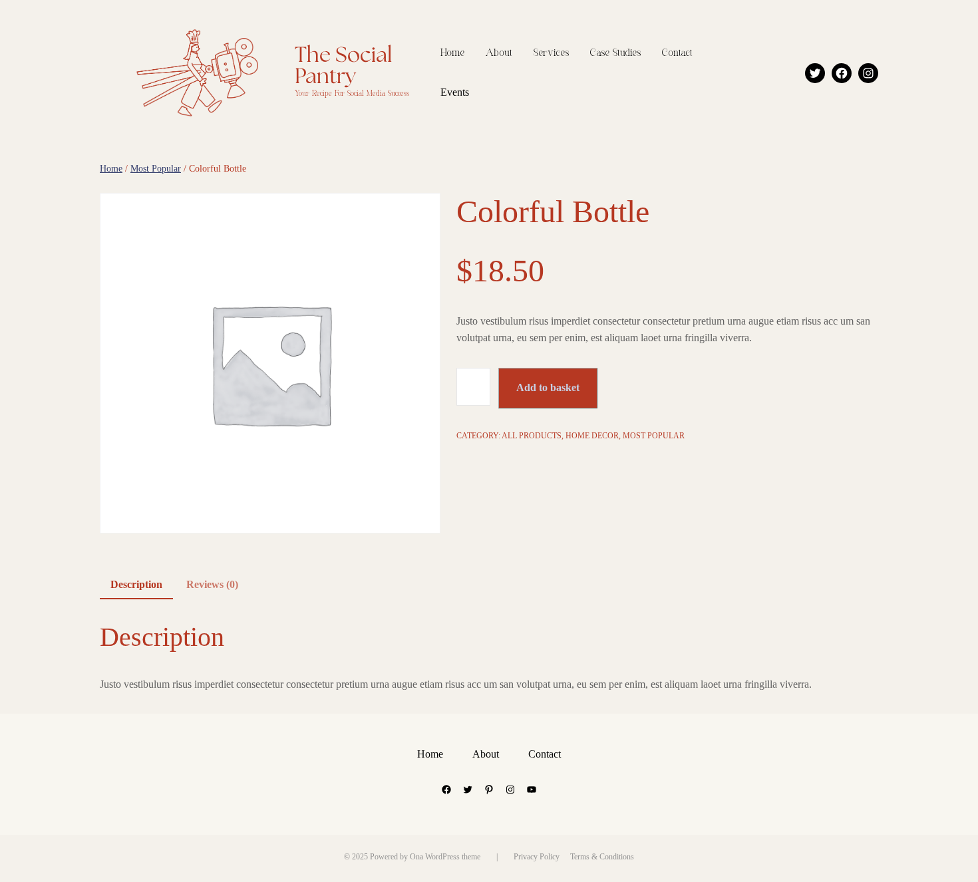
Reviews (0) (212, 584)
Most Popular (155, 169)
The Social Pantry (344, 66)
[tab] (136, 585)
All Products (532, 435)
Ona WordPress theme (445, 856)
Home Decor (592, 435)
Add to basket (547, 387)
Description (136, 584)
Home (111, 169)
